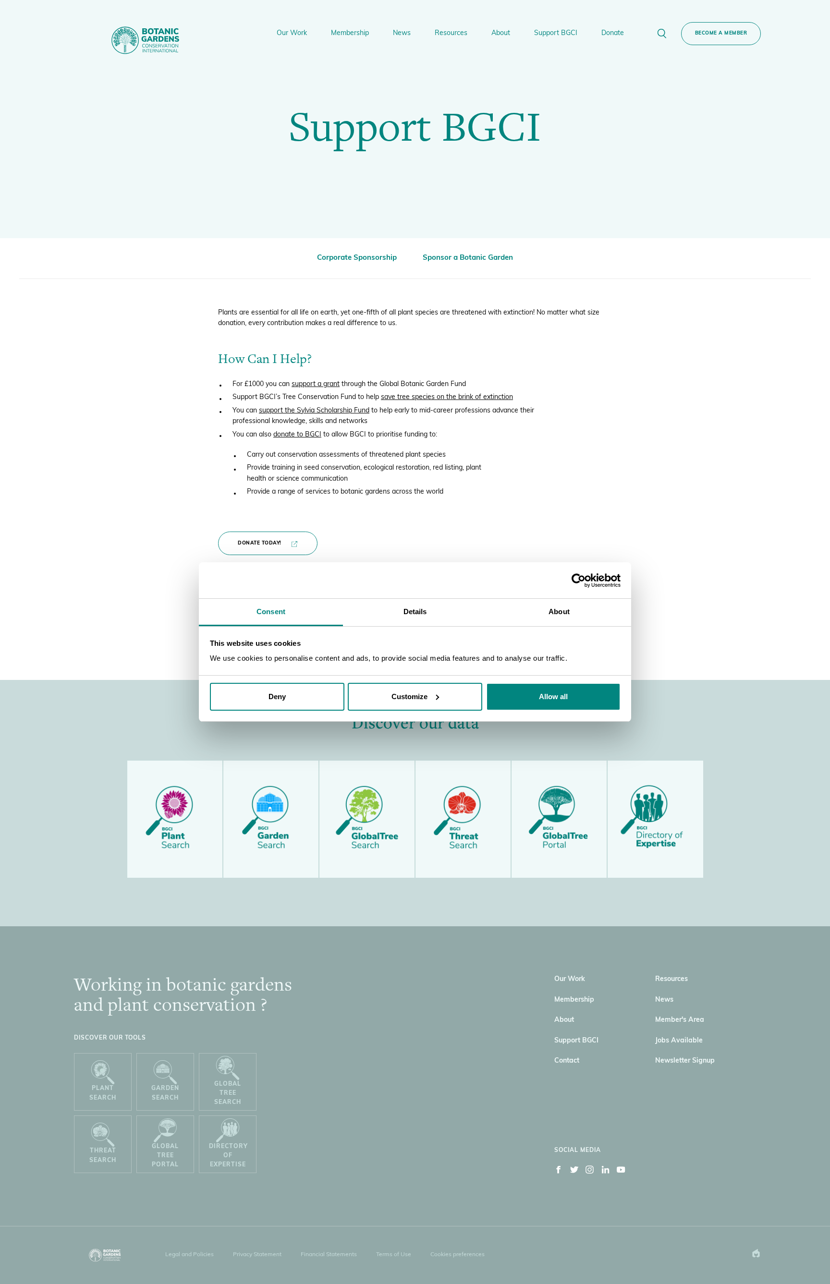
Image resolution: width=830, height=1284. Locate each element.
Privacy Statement (257, 1255)
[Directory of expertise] (655, 819)
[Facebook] (558, 1171)
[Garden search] (270, 819)
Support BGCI (576, 1040)
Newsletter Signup (685, 1061)
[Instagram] (590, 1171)
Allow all (553, 696)
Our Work (569, 979)
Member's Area (679, 1020)
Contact (566, 1061)
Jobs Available (679, 1040)
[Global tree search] (367, 819)
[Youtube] (621, 1171)
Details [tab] (415, 611)
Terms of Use (393, 1255)
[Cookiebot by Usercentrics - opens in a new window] (579, 580)
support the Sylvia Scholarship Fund (314, 410)
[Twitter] (574, 1171)
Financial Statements (329, 1255)
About (564, 1020)
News (664, 1000)
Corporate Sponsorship (357, 258)
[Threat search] (463, 819)
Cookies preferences (457, 1255)
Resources (671, 979)
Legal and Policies (189, 1255)
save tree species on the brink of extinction (447, 397)
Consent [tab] (270, 611)
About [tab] (559, 611)
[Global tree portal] (559, 819)
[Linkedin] (605, 1171)
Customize (409, 696)
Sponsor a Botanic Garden (468, 258)
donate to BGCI (297, 434)
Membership (574, 1000)
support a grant (316, 384)
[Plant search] (174, 819)
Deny (277, 696)
